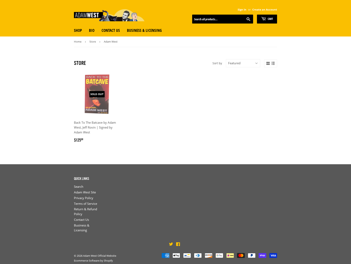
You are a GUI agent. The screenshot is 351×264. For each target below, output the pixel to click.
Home (77, 41)
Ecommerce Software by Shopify (93, 260)
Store (92, 41)
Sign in (242, 9)
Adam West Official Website (99, 256)
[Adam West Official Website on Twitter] (171, 245)
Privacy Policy (83, 198)
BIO (91, 30)
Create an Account (264, 9)
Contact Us (81, 220)
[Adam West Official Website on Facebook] (178, 245)
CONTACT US (111, 30)
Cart (270, 19)
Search (78, 187)
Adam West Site (85, 192)
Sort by (217, 63)
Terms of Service (85, 204)
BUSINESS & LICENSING (144, 30)
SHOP (78, 30)
